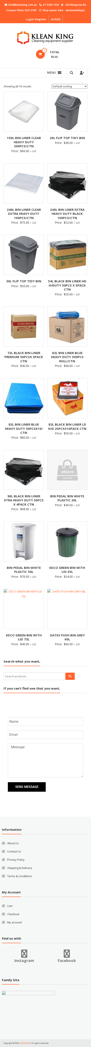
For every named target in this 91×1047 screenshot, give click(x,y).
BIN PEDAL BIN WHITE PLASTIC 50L (24, 569)
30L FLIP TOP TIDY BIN (23, 281)
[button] (51, 72)
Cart (9, 906)
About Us (13, 843)
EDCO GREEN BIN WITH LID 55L (67, 569)
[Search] (70, 676)
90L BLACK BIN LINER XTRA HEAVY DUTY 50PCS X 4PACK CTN (24, 500)
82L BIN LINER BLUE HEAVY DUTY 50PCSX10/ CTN (24, 428)
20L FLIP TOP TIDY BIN (67, 138)
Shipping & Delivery (19, 868)
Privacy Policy (16, 860)
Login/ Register (36, 19)
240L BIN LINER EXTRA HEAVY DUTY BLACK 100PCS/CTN (67, 213)
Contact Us (14, 851)
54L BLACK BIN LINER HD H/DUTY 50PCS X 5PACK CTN (67, 285)
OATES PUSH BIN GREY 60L (67, 637)
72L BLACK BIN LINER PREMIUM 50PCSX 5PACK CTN (23, 357)
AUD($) (55, 19)
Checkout (13, 914)
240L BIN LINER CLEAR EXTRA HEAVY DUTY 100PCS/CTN (24, 213)
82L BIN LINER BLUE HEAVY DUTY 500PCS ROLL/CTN (67, 357)
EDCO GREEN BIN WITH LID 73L (24, 637)
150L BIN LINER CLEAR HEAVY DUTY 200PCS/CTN (24, 142)
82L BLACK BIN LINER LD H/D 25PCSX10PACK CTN (67, 426)
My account (14, 922)
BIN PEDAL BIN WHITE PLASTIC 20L (67, 498)
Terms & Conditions (19, 876)
